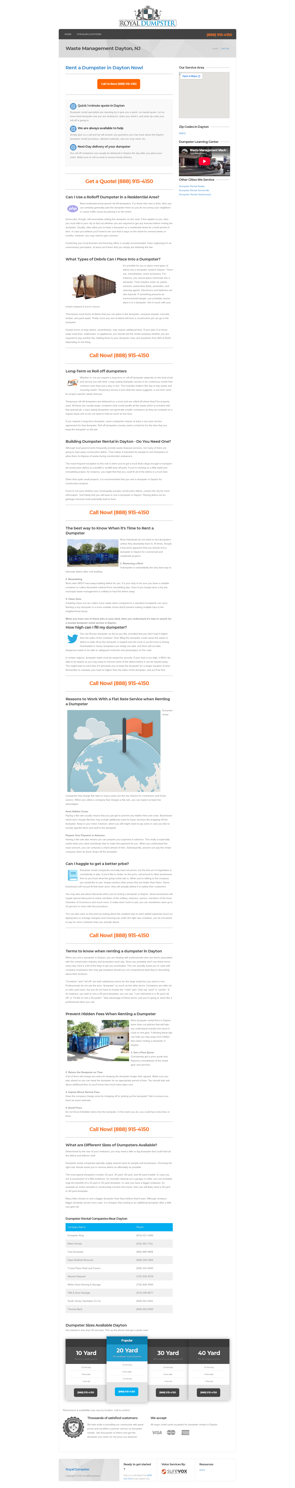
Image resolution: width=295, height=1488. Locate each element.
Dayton (225, 49)
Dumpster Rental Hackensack (195, 194)
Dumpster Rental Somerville (194, 190)
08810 (182, 133)
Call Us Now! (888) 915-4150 (118, 84)
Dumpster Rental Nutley (192, 186)
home (215, 49)
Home (68, 34)
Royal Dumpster (77, 1469)
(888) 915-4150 (219, 34)
